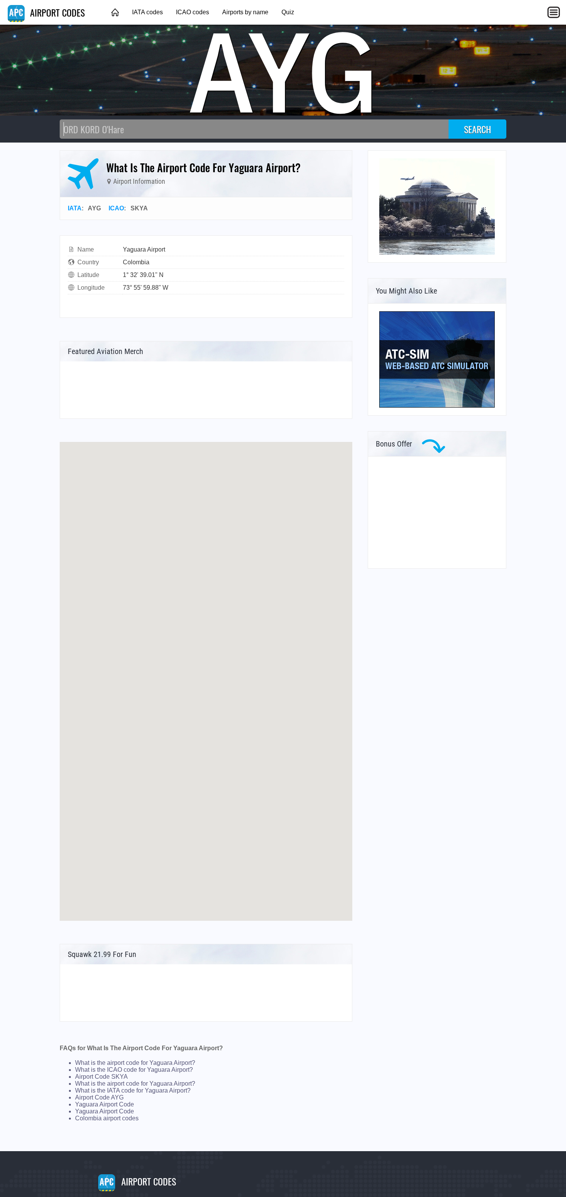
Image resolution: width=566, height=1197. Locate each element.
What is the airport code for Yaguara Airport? (135, 1062)
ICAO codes (192, 12)
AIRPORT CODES (56, 12)
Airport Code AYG (99, 1097)
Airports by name (245, 12)
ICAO (116, 208)
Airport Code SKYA (101, 1076)
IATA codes (147, 12)
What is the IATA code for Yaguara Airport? (133, 1090)
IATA (75, 208)
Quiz (287, 12)
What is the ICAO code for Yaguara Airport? (134, 1069)
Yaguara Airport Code (104, 1104)
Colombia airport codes (107, 1118)
